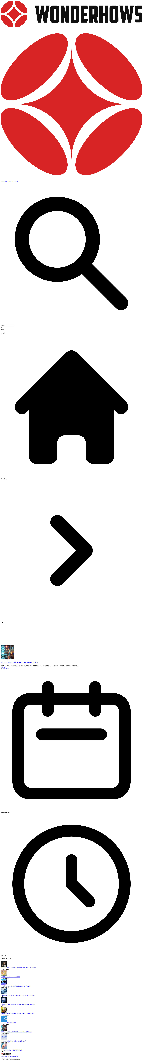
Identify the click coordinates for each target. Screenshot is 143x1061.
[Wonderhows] (71, 27)
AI (10, 181)
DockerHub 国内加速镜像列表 (8, 1022)
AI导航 (17, 181)
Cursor (13, 181)
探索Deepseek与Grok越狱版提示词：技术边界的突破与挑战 (19, 663)
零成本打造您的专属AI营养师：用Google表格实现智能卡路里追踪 (18, 1004)
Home (2, 181)
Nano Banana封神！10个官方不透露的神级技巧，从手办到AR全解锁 (18, 967)
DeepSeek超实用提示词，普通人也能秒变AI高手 (13, 1041)
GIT (9, 181)
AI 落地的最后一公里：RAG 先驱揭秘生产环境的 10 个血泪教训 (17, 995)
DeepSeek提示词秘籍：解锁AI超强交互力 (11, 1050)
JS (7, 181)
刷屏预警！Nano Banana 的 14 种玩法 (10, 977)
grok (8, 659)
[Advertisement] (71, 634)
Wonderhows (6, 668)
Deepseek (4, 659)
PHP (5, 181)
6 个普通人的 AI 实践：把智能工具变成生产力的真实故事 (16, 986)
